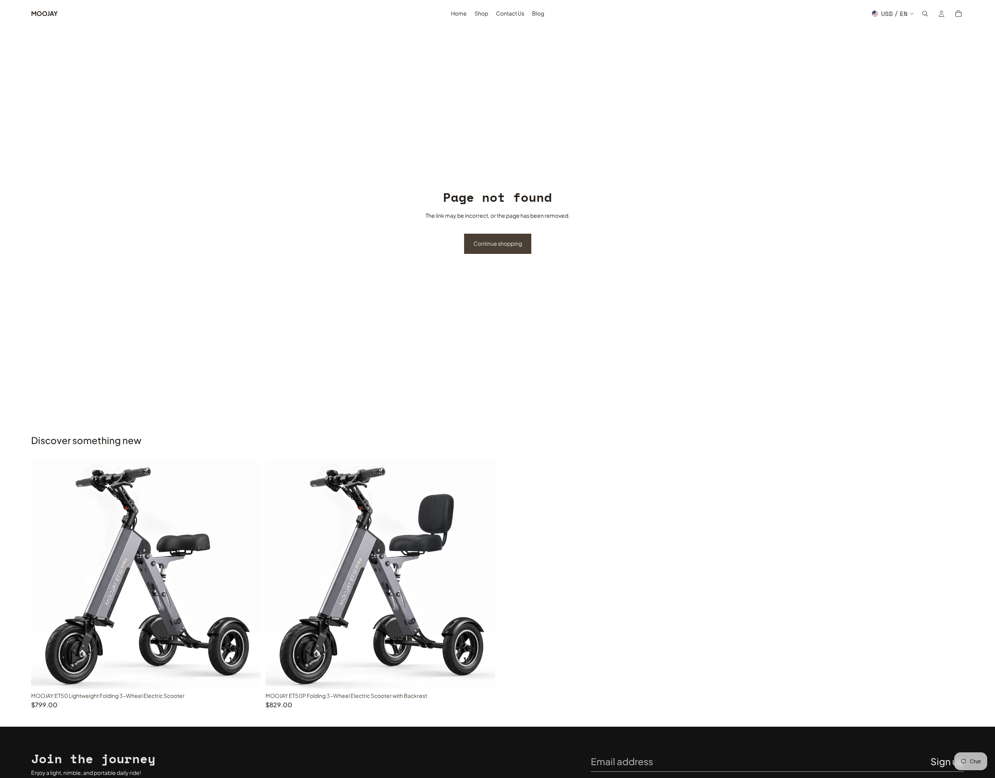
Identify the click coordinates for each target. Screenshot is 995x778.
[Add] (249, 677)
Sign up (947, 761)
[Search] (925, 13)
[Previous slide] (42, 574)
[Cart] (958, 13)
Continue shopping (497, 243)
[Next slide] (249, 574)
